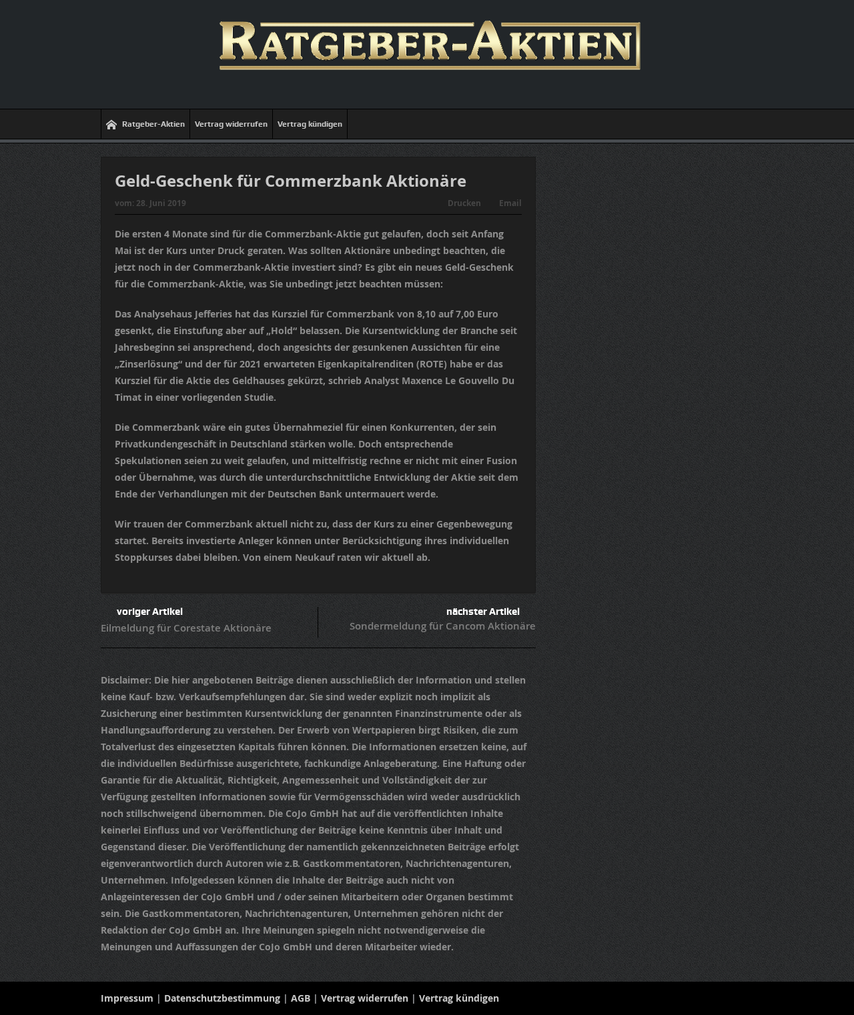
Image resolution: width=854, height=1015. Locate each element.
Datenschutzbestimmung (222, 998)
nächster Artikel (483, 612)
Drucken (464, 203)
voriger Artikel (150, 612)
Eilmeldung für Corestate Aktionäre (186, 628)
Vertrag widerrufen (231, 124)
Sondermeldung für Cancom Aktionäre (443, 626)
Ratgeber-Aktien (153, 124)
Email (510, 203)
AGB (300, 998)
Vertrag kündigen (310, 124)
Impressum (127, 998)
